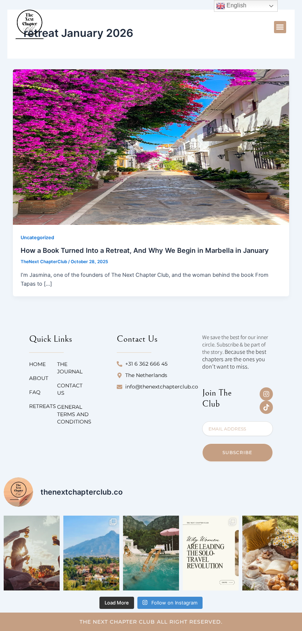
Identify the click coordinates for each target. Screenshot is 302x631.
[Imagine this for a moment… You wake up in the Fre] (32, 553)
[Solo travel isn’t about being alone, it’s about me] (211, 553)
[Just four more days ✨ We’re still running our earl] (270, 553)
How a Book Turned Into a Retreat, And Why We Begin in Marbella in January (145, 250)
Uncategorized (37, 237)
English (235, 5)
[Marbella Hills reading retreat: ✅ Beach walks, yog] (91, 553)
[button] (280, 27)
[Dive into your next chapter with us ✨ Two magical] (151, 553)
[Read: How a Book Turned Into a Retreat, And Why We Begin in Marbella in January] (151, 146)
